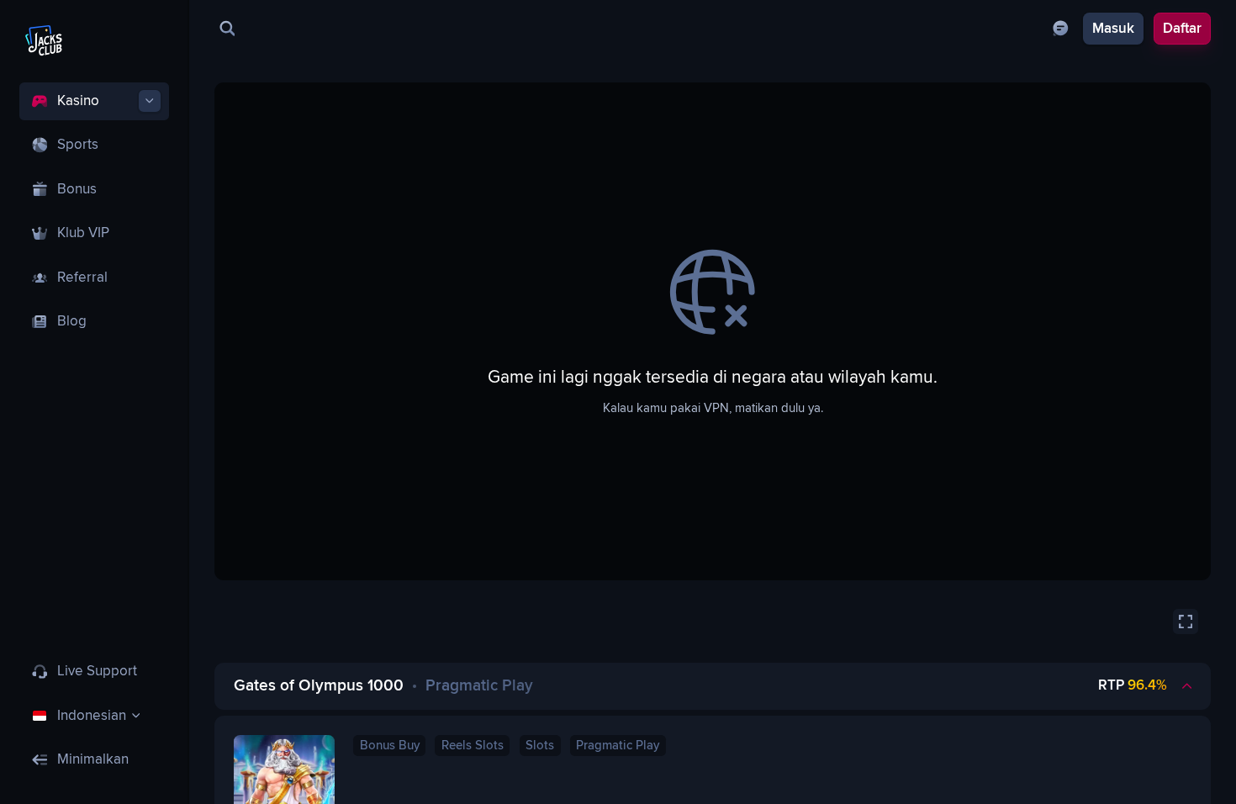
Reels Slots (472, 745)
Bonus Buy (390, 745)
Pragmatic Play (617, 745)
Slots (540, 745)
